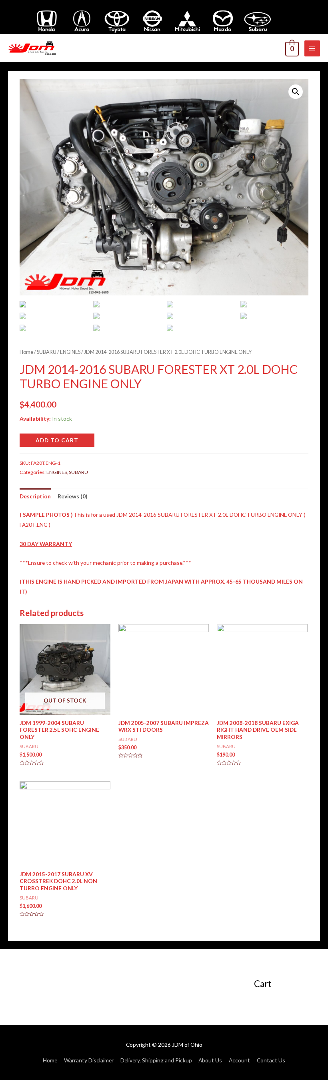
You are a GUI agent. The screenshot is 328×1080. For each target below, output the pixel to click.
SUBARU (46, 352)
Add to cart (57, 440)
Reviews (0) (72, 496)
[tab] (35, 496)
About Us (210, 1060)
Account (239, 1060)
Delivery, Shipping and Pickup (156, 1060)
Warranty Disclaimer (89, 1060)
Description (35, 496)
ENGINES (70, 352)
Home (26, 352)
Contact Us (271, 1060)
